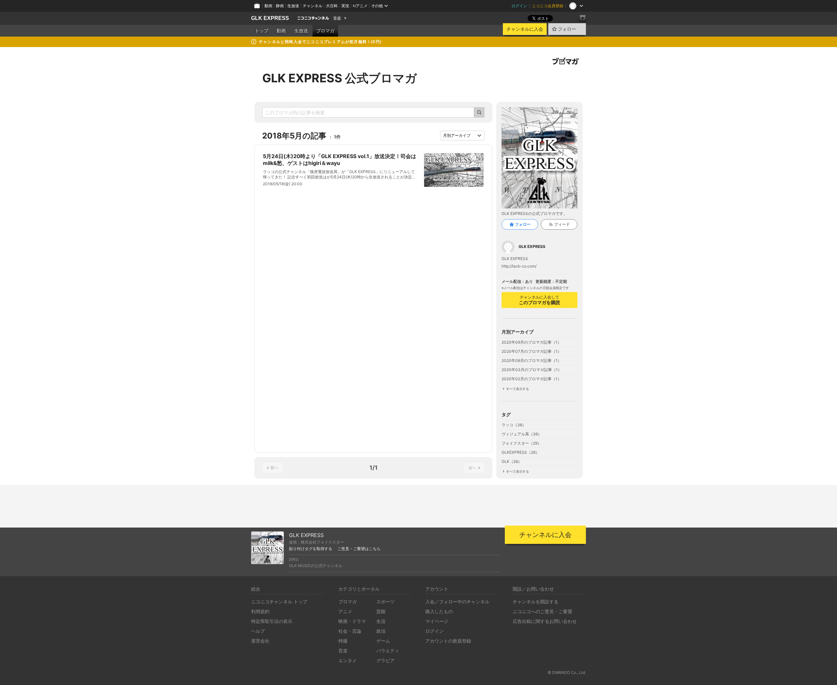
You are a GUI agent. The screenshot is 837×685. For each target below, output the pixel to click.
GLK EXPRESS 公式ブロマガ (339, 78)
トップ (261, 30)
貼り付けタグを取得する (310, 549)
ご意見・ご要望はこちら (359, 549)
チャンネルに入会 (524, 29)
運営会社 (260, 641)
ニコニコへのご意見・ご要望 (542, 611)
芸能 (380, 611)
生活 (380, 621)
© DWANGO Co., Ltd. (567, 672)
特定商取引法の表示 (271, 621)
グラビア (385, 660)
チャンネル (312, 5)
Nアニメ (360, 5)
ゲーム (383, 641)
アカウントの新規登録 (448, 641)
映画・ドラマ (352, 621)
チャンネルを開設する (535, 601)
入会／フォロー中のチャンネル (457, 601)
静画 (280, 5)
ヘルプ (258, 631)
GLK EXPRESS (270, 18)
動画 (268, 5)
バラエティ (387, 650)
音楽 (337, 18)
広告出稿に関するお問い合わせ (545, 621)
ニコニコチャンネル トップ (279, 601)
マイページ (436, 621)
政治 (380, 631)
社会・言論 (349, 631)
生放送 (293, 5)
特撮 (343, 641)
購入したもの (439, 611)
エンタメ (347, 660)
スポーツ (385, 601)
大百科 (332, 5)
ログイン (519, 5)
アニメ (345, 611)
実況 (345, 5)
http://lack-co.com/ (519, 266)
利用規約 (260, 611)
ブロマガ (325, 30)
